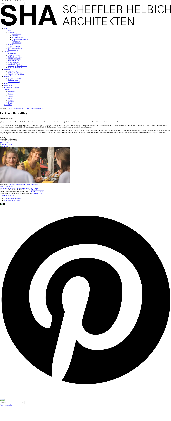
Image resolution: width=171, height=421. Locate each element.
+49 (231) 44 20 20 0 (37, 190)
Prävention (12, 184)
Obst (28, 184)
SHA (25, 184)
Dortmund (19, 184)
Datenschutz (4, 195)
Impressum (11, 195)
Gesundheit (34, 184)
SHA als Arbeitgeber (37, 108)
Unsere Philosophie (15, 108)
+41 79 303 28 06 (36, 193)
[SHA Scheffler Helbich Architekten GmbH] (85, 25)
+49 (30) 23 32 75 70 (36, 192)
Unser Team (26, 108)
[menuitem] (87, 39)
